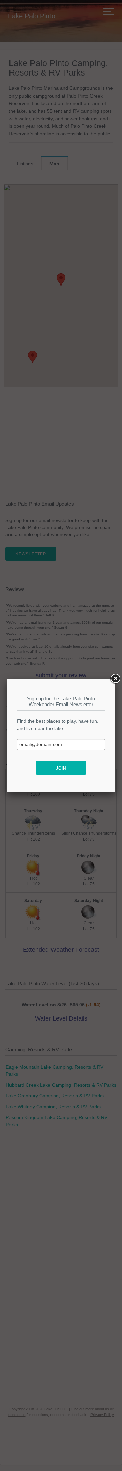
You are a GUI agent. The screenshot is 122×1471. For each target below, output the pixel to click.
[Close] (115, 679)
